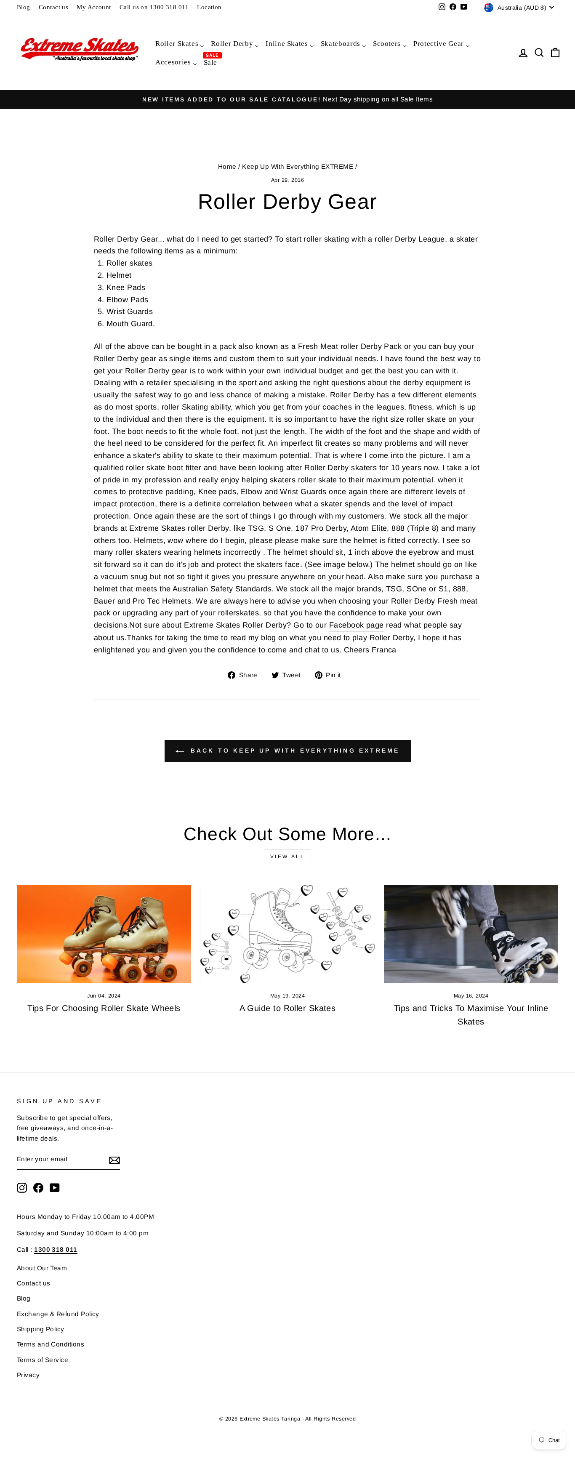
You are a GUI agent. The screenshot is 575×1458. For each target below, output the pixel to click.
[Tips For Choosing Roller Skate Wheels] (104, 934)
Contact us (54, 7)
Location (209, 7)
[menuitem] (179, 43)
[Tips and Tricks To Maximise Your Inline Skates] (471, 934)
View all (287, 856)
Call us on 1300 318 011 (154, 7)
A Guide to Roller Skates (288, 1008)
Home (227, 166)
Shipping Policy (40, 1329)
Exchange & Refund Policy (58, 1313)
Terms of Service (42, 1359)
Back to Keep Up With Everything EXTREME (293, 750)
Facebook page (356, 625)
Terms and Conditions (50, 1344)
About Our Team (42, 1268)
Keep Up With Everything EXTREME (297, 166)
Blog (23, 7)
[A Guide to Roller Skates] (287, 934)
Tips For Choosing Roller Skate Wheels (104, 1008)
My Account (94, 7)
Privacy (28, 1374)
